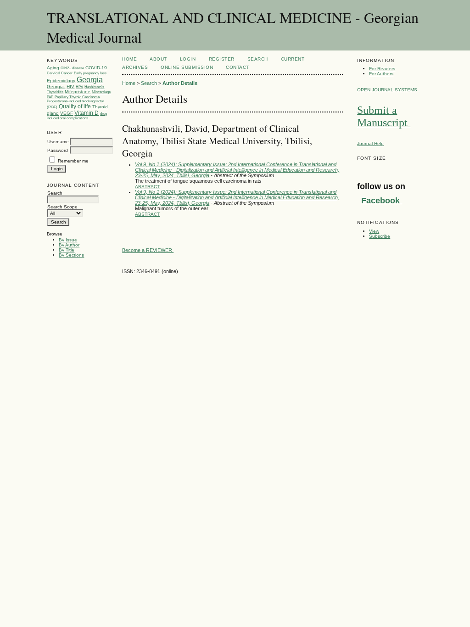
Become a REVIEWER (147, 250)
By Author (69, 244)
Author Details (179, 83)
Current (293, 59)
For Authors (381, 73)
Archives (135, 67)
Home (129, 59)
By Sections (71, 255)
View (374, 231)
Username (58, 141)
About (158, 59)
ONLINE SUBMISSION (187, 67)
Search (257, 59)
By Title (66, 249)
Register (222, 59)
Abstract (147, 186)
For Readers (382, 68)
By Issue (68, 239)
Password (57, 150)
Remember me (73, 160)
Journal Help (370, 143)
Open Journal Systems (387, 89)
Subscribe (379, 236)
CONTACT (237, 67)
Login (188, 59)
